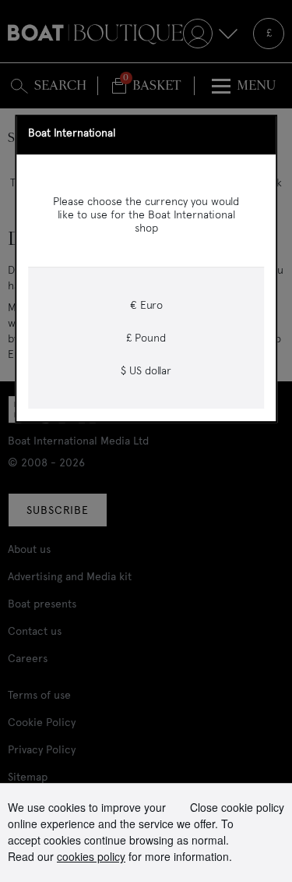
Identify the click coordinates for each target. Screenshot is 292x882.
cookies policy (91, 856)
